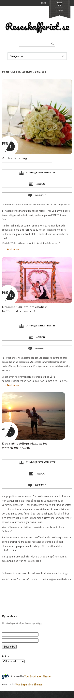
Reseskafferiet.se (37, 26)
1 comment (39, 195)
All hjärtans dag (14, 158)
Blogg (41, 184)
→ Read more (11, 249)
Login (43, 3)
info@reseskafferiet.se (42, 172)
